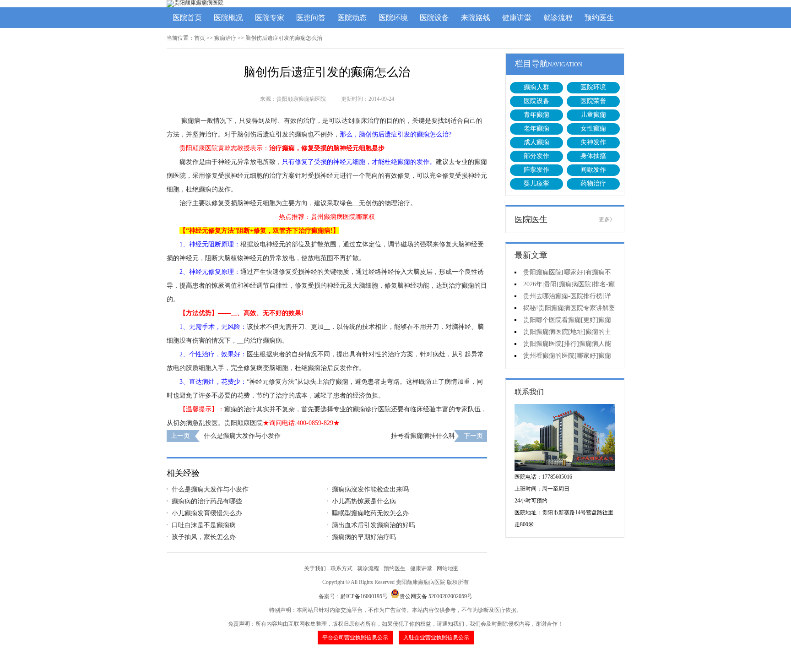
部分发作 (536, 156)
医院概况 (228, 18)
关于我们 (315, 568)
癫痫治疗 (225, 38)
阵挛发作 (536, 169)
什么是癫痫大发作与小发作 (242, 435)
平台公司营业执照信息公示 (355, 637)
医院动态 (352, 18)
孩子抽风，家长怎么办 (204, 537)
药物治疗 (593, 183)
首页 (199, 38)
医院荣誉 (593, 101)
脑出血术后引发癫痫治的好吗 (373, 525)
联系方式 (341, 568)
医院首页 (187, 18)
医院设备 (434, 18)
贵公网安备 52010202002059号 (436, 596)
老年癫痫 (536, 128)
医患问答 (310, 18)
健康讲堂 (516, 18)
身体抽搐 (593, 156)
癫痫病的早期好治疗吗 (364, 537)
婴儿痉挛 (536, 183)
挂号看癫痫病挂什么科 (423, 435)
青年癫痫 (536, 114)
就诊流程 (558, 18)
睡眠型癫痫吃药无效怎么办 (370, 513)
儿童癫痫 (593, 114)
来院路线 (475, 18)
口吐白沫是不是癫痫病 (204, 525)
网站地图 (448, 568)
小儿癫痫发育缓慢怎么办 (207, 513)
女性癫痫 (593, 128)
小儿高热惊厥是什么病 (364, 501)
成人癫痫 (536, 142)
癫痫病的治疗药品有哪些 (207, 501)
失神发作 (593, 142)
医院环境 (393, 18)
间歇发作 (593, 169)
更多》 (607, 219)
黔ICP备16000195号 (364, 596)
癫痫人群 (536, 87)
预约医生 (599, 18)
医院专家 (269, 18)
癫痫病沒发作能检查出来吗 (370, 489)
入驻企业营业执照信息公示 (436, 637)
